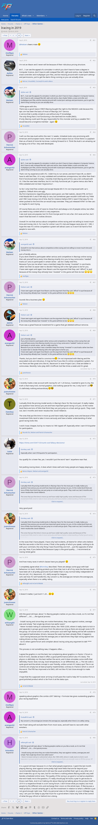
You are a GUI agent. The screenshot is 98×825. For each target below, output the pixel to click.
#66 (94, 240)
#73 (94, 477)
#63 (94, 88)
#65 (94, 155)
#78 (94, 692)
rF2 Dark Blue (8, 818)
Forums (15, 15)
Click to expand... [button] (57, 501)
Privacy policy (78, 818)
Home (5, 15)
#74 (94, 514)
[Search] (94, 15)
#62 (94, 60)
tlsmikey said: (25, 449)
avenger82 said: (26, 244)
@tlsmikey (44, 566)
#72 (94, 439)
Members (41, 15)
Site (91, 818)
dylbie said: (25, 92)
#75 (94, 557)
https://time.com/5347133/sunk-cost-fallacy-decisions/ (42, 442)
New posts (5, 20)
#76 (94, 590)
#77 (94, 610)
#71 (94, 399)
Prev (5, 35)
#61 (94, 40)
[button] (33, 15)
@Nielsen (23, 44)
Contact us (55, 818)
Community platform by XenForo (49, 823)
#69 (94, 330)
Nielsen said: (25, 287)
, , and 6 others (37, 81)
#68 (94, 310)
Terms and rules (66, 818)
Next (26, 35)
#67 (94, 282)
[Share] (90, 40)
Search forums (16, 20)
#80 (94, 738)
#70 (94, 379)
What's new (26, 15)
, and (37, 432)
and (32, 583)
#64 (94, 132)
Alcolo (5, 31)
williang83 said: (26, 742)
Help (86, 818)
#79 (94, 712)
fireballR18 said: (26, 717)
